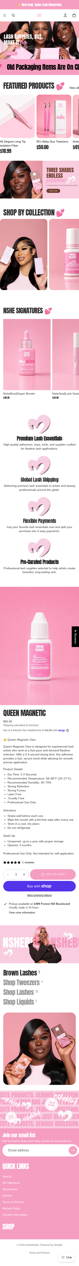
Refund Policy (11, 1208)
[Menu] (4, 15)
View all (74, 87)
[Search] (13, 15)
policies (7, 1195)
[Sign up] (73, 1150)
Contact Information (15, 1214)
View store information (22, 912)
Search (7, 1176)
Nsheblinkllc (32, 1245)
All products (9, 1189)
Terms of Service (13, 1202)
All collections (11, 1182)
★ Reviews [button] (75, 636)
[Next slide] (71, 124)
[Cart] (74, 15)
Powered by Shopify (51, 1245)
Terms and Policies (39, 1252)
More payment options (39, 895)
